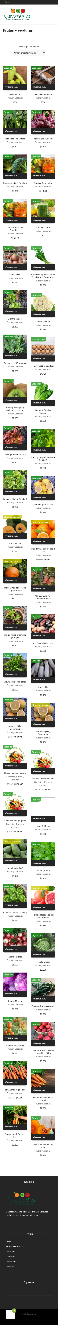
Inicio (8, 1241)
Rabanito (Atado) (15, 957)
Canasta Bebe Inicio (43, 183)
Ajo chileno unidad (43, 94)
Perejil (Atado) (43, 870)
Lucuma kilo (15, 543)
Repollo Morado (14, 1001)
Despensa (10, 1251)
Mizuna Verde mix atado (15, 682)
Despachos (11, 1261)
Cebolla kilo (15, 274)
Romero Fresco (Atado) (43, 1006)
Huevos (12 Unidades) (43, 366)
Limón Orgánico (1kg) (43, 504)
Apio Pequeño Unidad (15, 138)
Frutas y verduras (15, 98)
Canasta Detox (43, 227)
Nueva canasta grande (15, 773)
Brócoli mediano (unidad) (15, 183)
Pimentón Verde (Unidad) (15, 912)
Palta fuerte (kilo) (15, 868)
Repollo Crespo (43, 962)
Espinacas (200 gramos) (14, 363)
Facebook (8, 1290)
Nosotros (10, 1266)
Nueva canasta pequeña (14, 820)
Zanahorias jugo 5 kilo (15, 1090)
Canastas (10, 776)
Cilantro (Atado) (15, 319)
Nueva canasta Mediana (43, 778)
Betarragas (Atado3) (43, 138)
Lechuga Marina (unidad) (15, 499)
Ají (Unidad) (15, 94)
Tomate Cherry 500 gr (15, 1045)
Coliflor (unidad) (43, 321)
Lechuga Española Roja (15, 454)
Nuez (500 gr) (43, 826)
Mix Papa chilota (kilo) (43, 643)
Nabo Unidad (43, 687)
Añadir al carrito (12, 87)
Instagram (14, 1290)
